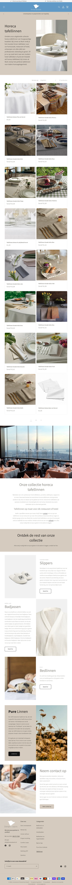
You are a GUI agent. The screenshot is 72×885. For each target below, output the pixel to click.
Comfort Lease (25, 842)
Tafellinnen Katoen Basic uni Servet (47, 408)
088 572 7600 (16, 836)
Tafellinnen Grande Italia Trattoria (47, 201)
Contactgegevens (41, 884)
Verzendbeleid (31, 884)
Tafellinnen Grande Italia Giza (46, 325)
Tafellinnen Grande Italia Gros (15, 325)
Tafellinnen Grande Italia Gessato (16, 367)
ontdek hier (14, 754)
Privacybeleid (46, 882)
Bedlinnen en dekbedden (40, 827)
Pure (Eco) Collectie (41, 847)
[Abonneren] (36, 866)
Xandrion (23, 855)
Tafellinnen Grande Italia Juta (15, 284)
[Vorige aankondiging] (4, 14)
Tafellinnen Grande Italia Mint (15, 159)
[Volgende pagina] (41, 420)
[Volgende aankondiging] (68, 14)
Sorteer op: (35, 80)
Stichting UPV (24, 851)
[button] (4, 7)
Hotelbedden (40, 832)
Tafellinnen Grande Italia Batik (15, 408)
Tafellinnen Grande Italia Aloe (46, 242)
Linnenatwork (15, 882)
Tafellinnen (39, 851)
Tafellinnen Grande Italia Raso (46, 159)
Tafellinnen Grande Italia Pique (15, 201)
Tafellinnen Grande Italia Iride (46, 283)
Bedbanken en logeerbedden (40, 838)
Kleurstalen (24, 847)
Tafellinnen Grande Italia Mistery (47, 117)
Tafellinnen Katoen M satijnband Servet (17, 242)
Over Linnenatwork (26, 825)
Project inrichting (25, 838)
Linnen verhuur (25, 834)
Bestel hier (45, 591)
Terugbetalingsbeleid (36, 882)
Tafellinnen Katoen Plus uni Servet (16, 117)
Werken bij (23, 830)
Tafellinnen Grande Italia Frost (46, 366)
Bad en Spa (39, 843)
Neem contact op (47, 806)
